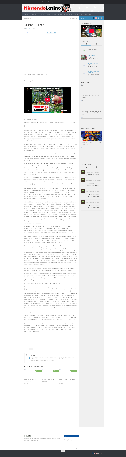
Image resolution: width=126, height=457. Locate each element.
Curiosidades (96, 71)
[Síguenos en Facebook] (94, 18)
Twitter (56, 448)
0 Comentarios (73, 18)
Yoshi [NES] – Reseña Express (88, 128)
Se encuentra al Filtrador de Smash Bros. (91, 158)
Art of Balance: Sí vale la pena (49, 379)
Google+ (63, 448)
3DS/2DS (60, 14)
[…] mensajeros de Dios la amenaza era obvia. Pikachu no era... (92, 185)
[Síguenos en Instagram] (101, 18)
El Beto (28, 28)
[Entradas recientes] (96, 44)
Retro (81, 14)
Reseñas (76, 14)
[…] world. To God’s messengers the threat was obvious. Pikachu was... (93, 196)
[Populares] (86, 44)
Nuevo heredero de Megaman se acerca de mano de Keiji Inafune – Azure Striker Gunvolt (91, 112)
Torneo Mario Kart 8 (92, 49)
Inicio (24, 2)
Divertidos (95, 63)
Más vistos (43, 2)
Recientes (30, 2)
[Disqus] (50, 407)
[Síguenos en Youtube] (96, 18)
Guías (86, 14)
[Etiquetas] (96, 167)
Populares (37, 2)
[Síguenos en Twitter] (98, 18)
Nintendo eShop (68, 14)
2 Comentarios (38, 370)
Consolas (34, 14)
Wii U (31, 18)
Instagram (76, 448)
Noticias (48, 14)
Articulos (26, 14)
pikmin (31, 349)
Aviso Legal (50, 2)
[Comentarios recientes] (86, 167)
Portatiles (41, 14)
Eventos (91, 14)
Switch (54, 14)
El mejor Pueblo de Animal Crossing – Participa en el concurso (94, 58)
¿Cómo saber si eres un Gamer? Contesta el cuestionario (93, 66)
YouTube (69, 448)
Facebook (49, 448)
